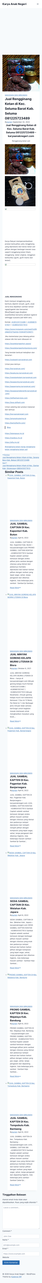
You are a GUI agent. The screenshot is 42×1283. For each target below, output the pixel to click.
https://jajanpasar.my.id (14, 433)
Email (5, 1249)
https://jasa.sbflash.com (15, 402)
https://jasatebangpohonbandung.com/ (21, 348)
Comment (7, 1231)
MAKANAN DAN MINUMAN (16, 95)
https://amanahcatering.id (15, 419)
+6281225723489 (18, 322)
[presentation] (22, 495)
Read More (15, 588)
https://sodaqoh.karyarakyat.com (18, 360)
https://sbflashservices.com (16, 398)
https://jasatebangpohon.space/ (18, 344)
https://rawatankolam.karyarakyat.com (20, 377)
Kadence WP (16, 1277)
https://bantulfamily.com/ (15, 423)
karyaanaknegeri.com (21, 136)
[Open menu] (38, 4)
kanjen (9, 122)
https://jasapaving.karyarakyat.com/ (19, 382)
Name (5, 1240)
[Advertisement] (21, 30)
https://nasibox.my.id (13, 438)
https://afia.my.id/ (12, 442)
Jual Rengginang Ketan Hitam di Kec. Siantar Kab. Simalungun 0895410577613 (20, 465)
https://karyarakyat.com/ (15, 369)
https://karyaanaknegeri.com (16, 414)
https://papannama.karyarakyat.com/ (20, 386)
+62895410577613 (19, 325)
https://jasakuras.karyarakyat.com (19, 373)
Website (5, 1257)
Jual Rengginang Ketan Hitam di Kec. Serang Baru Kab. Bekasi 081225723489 (20, 457)
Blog (9, 427)
